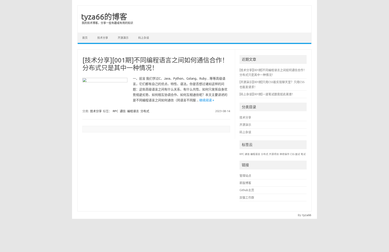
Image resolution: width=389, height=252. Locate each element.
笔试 (303, 154)
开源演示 (123, 37)
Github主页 (247, 190)
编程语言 (133, 111)
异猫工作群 (247, 197)
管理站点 (245, 175)
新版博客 (245, 182)
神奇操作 (284, 154)
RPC (115, 111)
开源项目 (274, 154)
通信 (123, 111)
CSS (292, 154)
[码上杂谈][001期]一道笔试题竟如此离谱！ (267, 94)
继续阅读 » (206, 100)
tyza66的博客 (104, 16)
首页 (85, 37)
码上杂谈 (143, 37)
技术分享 (102, 37)
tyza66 (306, 215)
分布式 (144, 111)
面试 (297, 154)
